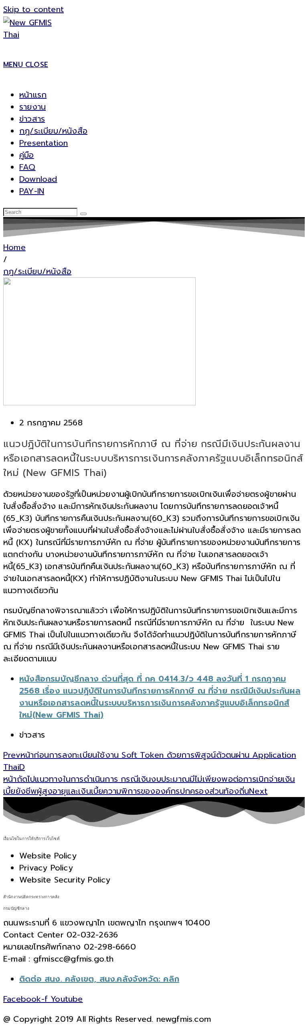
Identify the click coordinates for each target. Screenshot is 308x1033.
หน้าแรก (33, 95)
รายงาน (32, 107)
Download (38, 179)
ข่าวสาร (32, 119)
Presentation (43, 143)
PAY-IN (31, 191)
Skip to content (33, 9)
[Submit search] (83, 214)
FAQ (27, 167)
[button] (5, 259)
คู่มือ (26, 155)
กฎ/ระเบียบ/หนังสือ (53, 131)
